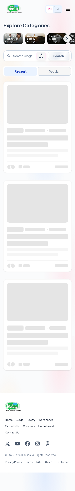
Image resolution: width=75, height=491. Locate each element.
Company (29, 426)
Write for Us (46, 419)
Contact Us (12, 432)
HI (58, 9)
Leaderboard (46, 426)
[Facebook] (27, 443)
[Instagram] (37, 443)
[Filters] (41, 56)
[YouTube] (17, 443)
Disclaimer (62, 462)
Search (58, 56)
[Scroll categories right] (67, 38)
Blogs (19, 419)
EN (49, 9)
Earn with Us (12, 426)
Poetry (31, 419)
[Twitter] (7, 443)
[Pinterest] (47, 443)
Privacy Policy (13, 462)
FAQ (38, 462)
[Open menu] (68, 9)
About (48, 462)
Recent (21, 71)
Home (8, 419)
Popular (54, 71)
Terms (29, 462)
